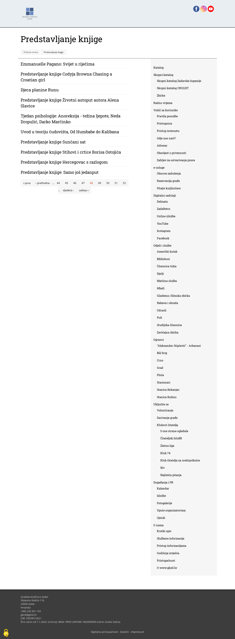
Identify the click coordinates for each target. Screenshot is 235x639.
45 (66, 183)
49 (99, 183)
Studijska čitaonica (169, 325)
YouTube (164, 224)
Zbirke (162, 96)
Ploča (160, 375)
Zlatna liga (167, 445)
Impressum (137, 631)
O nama (158, 525)
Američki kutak (167, 251)
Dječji (160, 273)
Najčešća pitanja (170, 475)
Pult (159, 317)
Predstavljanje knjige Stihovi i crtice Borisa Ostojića (71, 152)
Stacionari (163, 382)
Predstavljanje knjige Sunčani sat (53, 142)
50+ (162, 468)
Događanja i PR (163, 482)
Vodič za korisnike (165, 110)
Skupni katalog (163, 75)
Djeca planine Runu (40, 90)
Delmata (163, 202)
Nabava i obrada (167, 303)
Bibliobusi (163, 259)
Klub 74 (165, 453)
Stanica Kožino (167, 397)
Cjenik (161, 518)
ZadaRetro (163, 209)
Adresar (162, 145)
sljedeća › (68, 190)
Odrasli (161, 310)
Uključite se (161, 404)
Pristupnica (164, 123)
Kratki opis (164, 531)
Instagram (165, 231)
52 (124, 183)
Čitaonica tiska (167, 266)
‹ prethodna (43, 183)
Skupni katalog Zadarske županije (179, 81)
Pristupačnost (166, 560)
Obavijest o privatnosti (171, 153)
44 (58, 183)
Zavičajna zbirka (167, 332)
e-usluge (158, 167)
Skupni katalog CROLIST (174, 88)
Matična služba (167, 281)
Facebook (164, 238)
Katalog (159, 68)
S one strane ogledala (174, 431)
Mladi (160, 288)
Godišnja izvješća (168, 553)
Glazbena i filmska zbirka (173, 295)
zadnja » (84, 190)
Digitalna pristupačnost (104, 631)
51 (116, 183)
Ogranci (158, 339)
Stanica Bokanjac (168, 389)
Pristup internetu (168, 131)
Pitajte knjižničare (170, 188)
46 (74, 183)
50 (107, 183)
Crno (160, 360)
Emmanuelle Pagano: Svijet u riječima (57, 64)
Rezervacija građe (168, 181)
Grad (160, 368)
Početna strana (31, 52)
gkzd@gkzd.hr (30, 614)
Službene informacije (170, 538)
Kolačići (124, 631)
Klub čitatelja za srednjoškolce (180, 460)
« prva (26, 183)
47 (83, 183)
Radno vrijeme (162, 103)
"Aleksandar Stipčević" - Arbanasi (179, 345)
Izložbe (161, 495)
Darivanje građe (167, 418)
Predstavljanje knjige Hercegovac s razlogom (64, 162)
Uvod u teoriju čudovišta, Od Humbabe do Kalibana (70, 131)
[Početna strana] (31, 12)
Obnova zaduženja (169, 173)
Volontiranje (165, 410)
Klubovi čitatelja (167, 425)
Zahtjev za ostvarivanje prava (176, 160)
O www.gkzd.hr (167, 568)
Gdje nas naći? (166, 138)
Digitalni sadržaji (164, 195)
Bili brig (162, 353)
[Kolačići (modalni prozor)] (6, 633)
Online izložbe (166, 216)
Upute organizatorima (171, 510)
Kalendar (163, 488)
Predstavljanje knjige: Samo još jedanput (60, 172)
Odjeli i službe (162, 245)
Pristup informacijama (171, 545)
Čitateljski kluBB (171, 438)
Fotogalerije (164, 503)
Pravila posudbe (167, 116)
